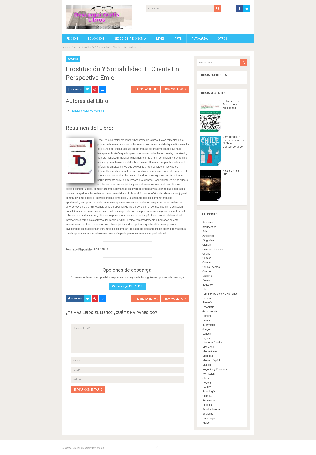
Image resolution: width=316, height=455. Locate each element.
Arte (178, 38)
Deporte (207, 275)
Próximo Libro (174, 89)
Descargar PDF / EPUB (130, 286)
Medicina (207, 355)
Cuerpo (206, 271)
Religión (207, 404)
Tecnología (208, 418)
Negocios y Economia (130, 38)
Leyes (160, 38)
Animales (207, 222)
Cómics (206, 258)
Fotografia (208, 307)
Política (206, 387)
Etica (205, 289)
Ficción (72, 38)
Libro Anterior (147, 89)
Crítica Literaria (211, 267)
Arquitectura (209, 226)
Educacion (96, 38)
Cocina (206, 253)
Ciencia (206, 244)
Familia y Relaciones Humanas (219, 293)
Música (206, 364)
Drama (206, 280)
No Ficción (208, 373)
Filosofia (207, 302)
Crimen (206, 262)
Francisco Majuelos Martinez (87, 110)
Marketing (208, 347)
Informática (208, 324)
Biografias (208, 240)
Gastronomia (209, 311)
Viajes (206, 422)
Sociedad (207, 413)
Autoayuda (200, 38)
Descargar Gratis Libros (74, 448)
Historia (206, 315)
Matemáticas (209, 351)
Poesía (206, 382)
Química (207, 396)
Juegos (206, 329)
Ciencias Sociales (212, 249)
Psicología (208, 391)
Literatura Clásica (212, 342)
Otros (222, 38)
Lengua (206, 333)
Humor (206, 320)
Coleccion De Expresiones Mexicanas (231, 104)
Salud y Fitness (211, 409)
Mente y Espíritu (211, 360)
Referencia (208, 400)
